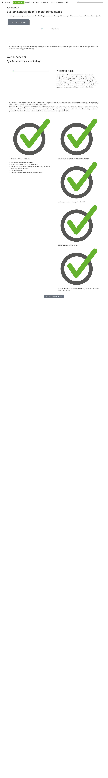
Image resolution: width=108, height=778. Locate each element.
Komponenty (17, 2)
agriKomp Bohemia (57, 2)
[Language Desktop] (67, 2)
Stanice (7, 2)
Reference (44, 2)
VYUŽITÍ (27, 2)
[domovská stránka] (2, 2)
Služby (35, 2)
